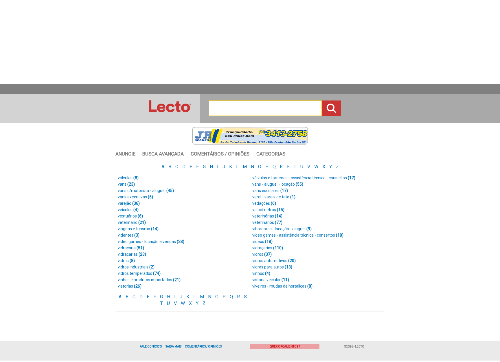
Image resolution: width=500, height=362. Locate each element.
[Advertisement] (250, 42)
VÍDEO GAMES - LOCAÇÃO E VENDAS (151, 241)
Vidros (262, 254)
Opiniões (220, 154)
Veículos (128, 209)
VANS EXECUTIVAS (135, 197)
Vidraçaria (131, 248)
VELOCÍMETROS (268, 209)
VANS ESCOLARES (270, 190)
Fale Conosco (151, 346)
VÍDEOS (262, 241)
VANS (126, 184)
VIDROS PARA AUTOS (272, 267)
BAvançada (163, 154)
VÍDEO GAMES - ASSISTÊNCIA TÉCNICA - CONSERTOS (297, 235)
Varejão (129, 203)
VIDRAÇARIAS (267, 248)
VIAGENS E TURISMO (138, 228)
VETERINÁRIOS (267, 222)
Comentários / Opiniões (203, 346)
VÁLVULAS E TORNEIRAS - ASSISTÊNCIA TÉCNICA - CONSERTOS (303, 177)
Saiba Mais (173, 346)
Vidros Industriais (136, 267)
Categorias (270, 154)
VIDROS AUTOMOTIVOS (274, 260)
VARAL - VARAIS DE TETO (273, 197)
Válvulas (128, 177)
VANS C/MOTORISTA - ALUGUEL (146, 190)
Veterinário (132, 222)
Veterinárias (267, 216)
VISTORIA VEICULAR (270, 279)
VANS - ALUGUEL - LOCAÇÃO (277, 184)
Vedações (264, 203)
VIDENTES (128, 235)
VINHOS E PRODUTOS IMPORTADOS (149, 279)
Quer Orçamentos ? (285, 346)
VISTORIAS (129, 286)
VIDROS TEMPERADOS (139, 273)
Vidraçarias (132, 254)
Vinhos (261, 273)
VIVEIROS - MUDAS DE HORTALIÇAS (282, 286)
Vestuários (130, 216)
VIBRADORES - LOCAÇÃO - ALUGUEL (282, 228)
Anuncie (125, 154)
